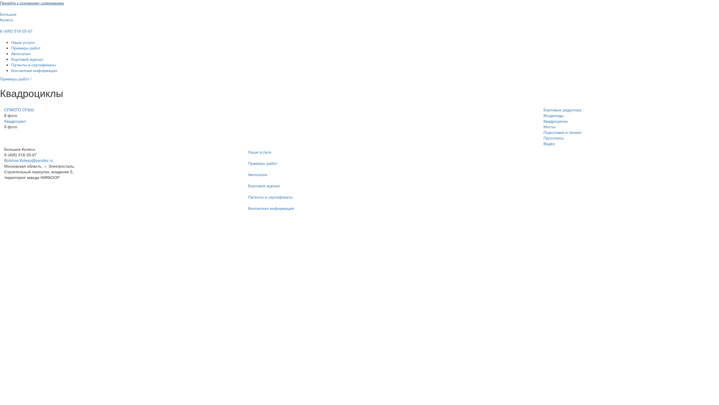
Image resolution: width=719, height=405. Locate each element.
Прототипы (553, 138)
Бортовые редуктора (562, 109)
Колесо (6, 19)
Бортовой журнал (27, 59)
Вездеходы (553, 115)
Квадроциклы (555, 121)
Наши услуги (23, 42)
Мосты (549, 126)
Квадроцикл (15, 121)
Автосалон (21, 53)
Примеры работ (25, 48)
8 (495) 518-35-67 (16, 31)
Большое (8, 14)
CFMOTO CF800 (19, 109)
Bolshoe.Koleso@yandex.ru (28, 160)
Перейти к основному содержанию (32, 3)
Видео (549, 143)
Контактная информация (34, 70)
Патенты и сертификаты (33, 65)
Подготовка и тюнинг (562, 132)
